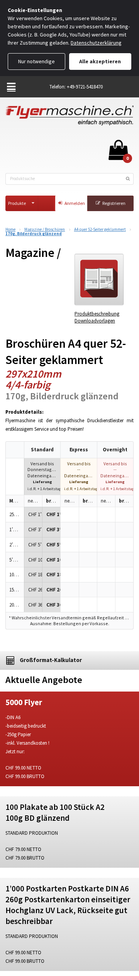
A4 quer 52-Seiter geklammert (100, 229)
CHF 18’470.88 (35, 574)
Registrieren (113, 203)
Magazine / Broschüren (44, 229)
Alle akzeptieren (100, 61)
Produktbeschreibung (97, 313)
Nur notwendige (36, 61)
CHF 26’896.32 (35, 589)
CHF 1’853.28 (35, 514)
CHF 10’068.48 (35, 559)
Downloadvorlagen (95, 320)
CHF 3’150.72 (35, 529)
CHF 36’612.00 (35, 605)
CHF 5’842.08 (35, 544)
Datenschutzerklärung (96, 42)
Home (10, 229)
